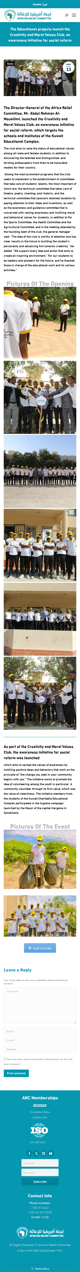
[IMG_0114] (40, 545)
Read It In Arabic (42, 948)
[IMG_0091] (40, 471)
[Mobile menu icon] (74, 15)
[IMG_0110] (40, 693)
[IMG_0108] (40, 397)
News (10, 64)
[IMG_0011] (40, 323)
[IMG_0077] (40, 619)
